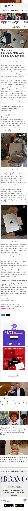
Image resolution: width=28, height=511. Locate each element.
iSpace (10, 306)
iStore (2, 308)
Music (7, 10)
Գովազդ (5, 490)
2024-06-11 (7, 61)
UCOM (13, 308)
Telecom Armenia (17, 306)
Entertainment (15, 10)
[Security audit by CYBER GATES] (5, 501)
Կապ (10, 490)
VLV (25, 306)
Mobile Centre (7, 308)
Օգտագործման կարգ (19, 490)
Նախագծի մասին (9, 492)
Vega (22, 306)
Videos (3, 10)
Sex (22, 10)
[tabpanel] (14, 151)
